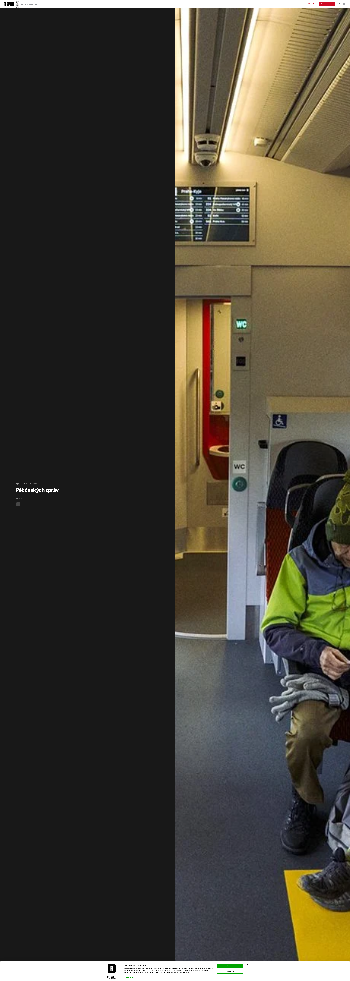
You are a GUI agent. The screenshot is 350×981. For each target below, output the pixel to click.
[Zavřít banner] (247, 964)
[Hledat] (339, 4)
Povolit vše (230, 966)
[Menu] (344, 4)
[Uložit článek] (18, 504)
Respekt (19, 499)
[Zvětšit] (262, 494)
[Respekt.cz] (9, 4)
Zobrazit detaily (129, 977)
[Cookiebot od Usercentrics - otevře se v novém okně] (112, 977)
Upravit (229, 971)
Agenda (18, 484)
